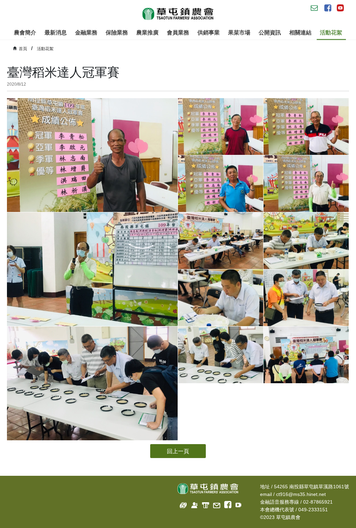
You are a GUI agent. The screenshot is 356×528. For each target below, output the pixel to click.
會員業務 (178, 33)
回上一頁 (178, 451)
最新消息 (55, 33)
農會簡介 (25, 33)
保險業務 (117, 33)
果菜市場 (239, 33)
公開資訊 (270, 33)
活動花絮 (331, 33)
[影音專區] (237, 503)
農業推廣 (147, 33)
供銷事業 (208, 33)
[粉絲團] (225, 503)
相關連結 (300, 33)
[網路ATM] (203, 503)
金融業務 (86, 33)
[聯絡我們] (214, 503)
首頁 (23, 48)
